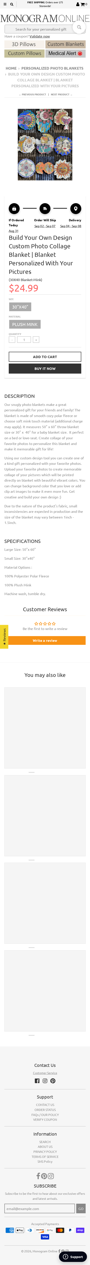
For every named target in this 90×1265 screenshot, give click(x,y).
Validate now (39, 36)
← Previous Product (32, 94)
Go (80, 1208)
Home (11, 68)
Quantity (15, 334)
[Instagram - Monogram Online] (45, 1080)
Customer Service (45, 1073)
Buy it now (45, 368)
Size (11, 299)
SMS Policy (45, 1161)
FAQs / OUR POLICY (45, 1115)
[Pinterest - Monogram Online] (52, 1080)
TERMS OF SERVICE (45, 1157)
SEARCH (45, 1142)
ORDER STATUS (45, 1110)
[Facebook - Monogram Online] (37, 1080)
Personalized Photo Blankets (52, 68)
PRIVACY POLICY (45, 1151)
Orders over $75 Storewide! (45, 4)
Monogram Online (45, 1251)
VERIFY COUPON (45, 1119)
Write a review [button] (45, 640)
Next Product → (62, 94)
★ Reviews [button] (4, 636)
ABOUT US (45, 1146)
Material (15, 316)
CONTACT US (45, 1105)
